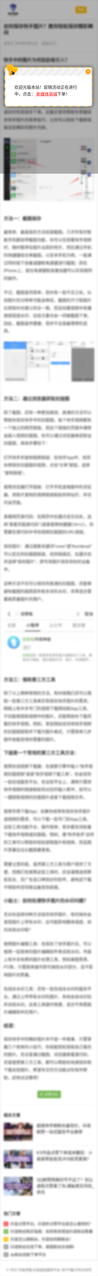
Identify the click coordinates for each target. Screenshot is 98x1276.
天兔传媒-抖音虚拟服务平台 (39, 1270)
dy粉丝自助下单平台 (28, 1254)
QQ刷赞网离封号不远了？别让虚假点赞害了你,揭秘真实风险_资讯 (65, 1186)
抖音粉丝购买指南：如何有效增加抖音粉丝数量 (51, 1231)
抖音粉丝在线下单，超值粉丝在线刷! (42, 1246)
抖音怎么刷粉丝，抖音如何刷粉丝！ (41, 1239)
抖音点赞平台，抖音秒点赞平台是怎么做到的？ (51, 1224)
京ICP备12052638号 (76, 1270)
